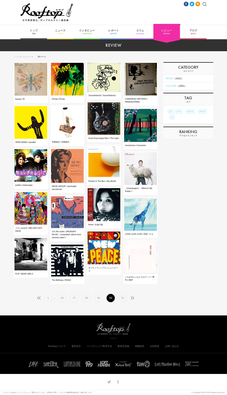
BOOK (202, 111)
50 (110, 298)
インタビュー (87, 32)
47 (74, 298)
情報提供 (139, 346)
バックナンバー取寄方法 (99, 346)
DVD (179, 111)
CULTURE (176, 86)
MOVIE (190, 111)
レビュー (166, 32)
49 (98, 298)
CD (170, 111)
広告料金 (154, 346)
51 (122, 298)
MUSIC (174, 78)
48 (86, 298)
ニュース (60, 32)
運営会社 (76, 346)
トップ (34, 32)
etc (172, 117)
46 (62, 298)
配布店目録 (123, 346)
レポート (113, 32)
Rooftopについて (57, 346)
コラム (140, 32)
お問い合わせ (172, 346)
